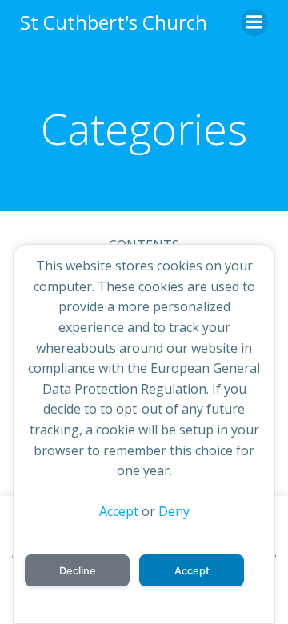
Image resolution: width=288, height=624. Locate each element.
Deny (174, 511)
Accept (118, 511)
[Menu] (254, 22)
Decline (77, 571)
